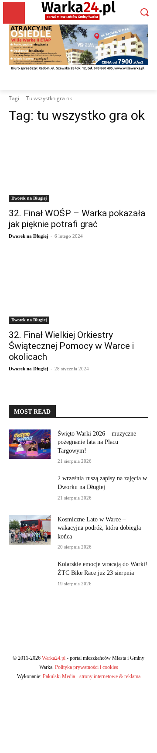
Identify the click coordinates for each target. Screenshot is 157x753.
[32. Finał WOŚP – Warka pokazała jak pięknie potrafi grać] (78, 167)
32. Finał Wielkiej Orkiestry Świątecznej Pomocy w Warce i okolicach (71, 346)
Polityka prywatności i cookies (86, 667)
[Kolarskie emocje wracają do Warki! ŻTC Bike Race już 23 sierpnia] (30, 574)
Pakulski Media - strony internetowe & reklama (91, 676)
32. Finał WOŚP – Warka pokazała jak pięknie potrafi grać (77, 218)
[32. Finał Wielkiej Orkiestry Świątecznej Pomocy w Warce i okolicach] (78, 289)
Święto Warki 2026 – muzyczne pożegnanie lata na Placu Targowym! (97, 442)
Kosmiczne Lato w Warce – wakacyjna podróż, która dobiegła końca (99, 528)
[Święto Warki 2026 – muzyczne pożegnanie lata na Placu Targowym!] (30, 444)
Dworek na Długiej (29, 198)
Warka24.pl (53, 658)
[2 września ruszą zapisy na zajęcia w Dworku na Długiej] (30, 488)
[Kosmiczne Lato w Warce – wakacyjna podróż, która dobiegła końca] (30, 530)
